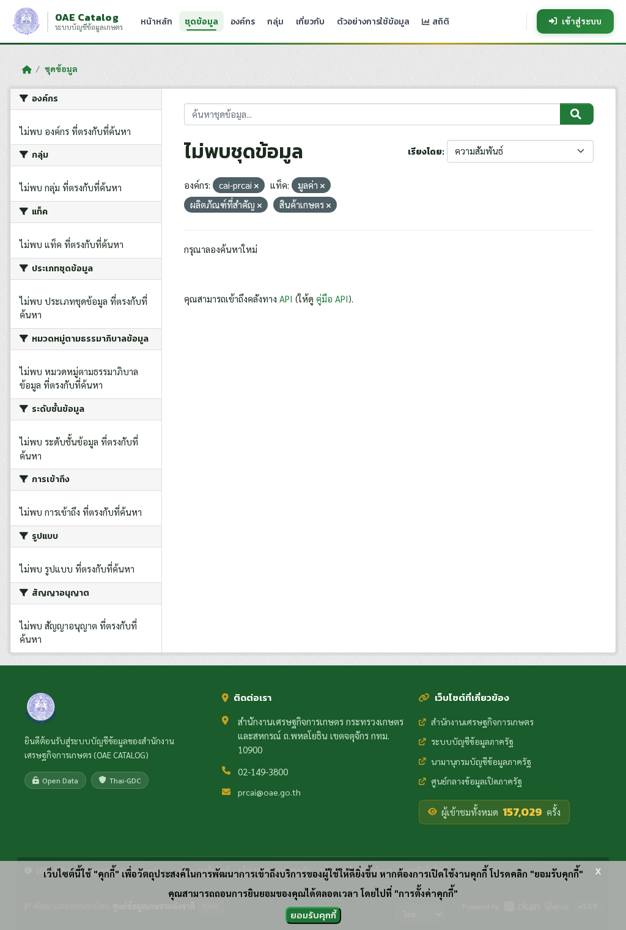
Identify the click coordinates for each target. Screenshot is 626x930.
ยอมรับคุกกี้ (313, 915)
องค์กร (242, 21)
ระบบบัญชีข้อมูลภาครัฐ (472, 741)
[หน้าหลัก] (26, 69)
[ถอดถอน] (256, 186)
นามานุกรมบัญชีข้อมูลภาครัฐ (481, 761)
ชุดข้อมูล (201, 21)
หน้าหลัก (156, 21)
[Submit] (577, 114)
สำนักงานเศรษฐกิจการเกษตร (482, 721)
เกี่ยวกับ (310, 21)
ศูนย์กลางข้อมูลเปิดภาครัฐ (476, 780)
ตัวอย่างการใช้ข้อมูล (373, 21)
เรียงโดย (425, 151)
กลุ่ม (275, 21)
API (286, 298)
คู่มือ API (332, 298)
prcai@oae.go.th (269, 791)
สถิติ (439, 21)
